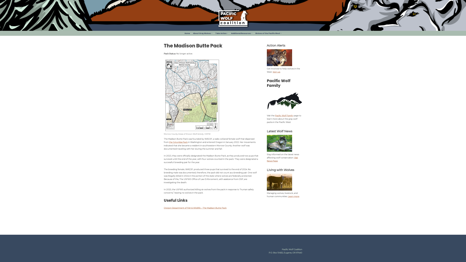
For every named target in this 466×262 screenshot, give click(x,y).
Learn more (293, 196)
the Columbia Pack (178, 142)
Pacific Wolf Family (284, 116)
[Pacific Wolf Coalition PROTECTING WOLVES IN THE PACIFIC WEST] (233, 18)
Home (187, 33)
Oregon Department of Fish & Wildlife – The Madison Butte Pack (195, 208)
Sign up (276, 72)
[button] (227, 33)
